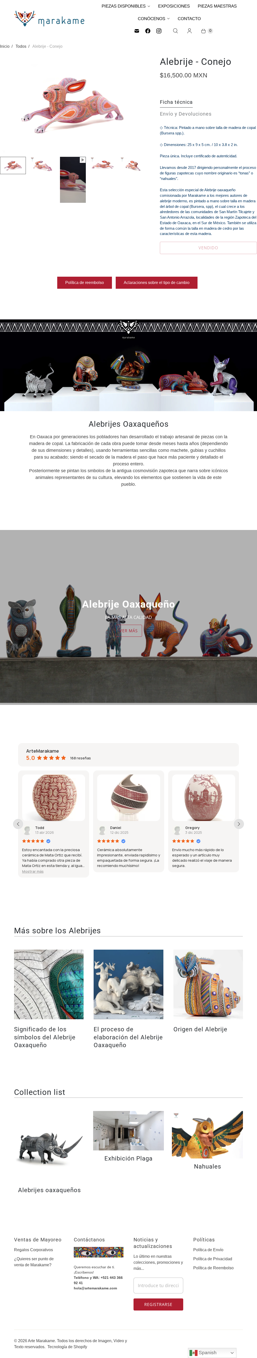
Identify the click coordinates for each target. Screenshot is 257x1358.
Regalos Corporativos (33, 1250)
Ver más (128, 631)
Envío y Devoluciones (186, 114)
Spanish (207, 1352)
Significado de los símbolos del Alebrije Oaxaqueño (45, 1037)
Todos (21, 46)
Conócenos (151, 18)
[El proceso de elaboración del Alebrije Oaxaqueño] (128, 984)
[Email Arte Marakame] (136, 30)
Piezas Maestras (217, 6)
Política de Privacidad (212, 1259)
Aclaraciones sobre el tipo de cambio (156, 282)
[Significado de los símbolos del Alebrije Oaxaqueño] (49, 984)
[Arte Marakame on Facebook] (147, 30)
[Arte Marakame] (49, 18)
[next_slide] (239, 824)
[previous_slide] (18, 824)
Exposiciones (174, 6)
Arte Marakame (41, 1341)
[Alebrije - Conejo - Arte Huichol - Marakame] (73, 104)
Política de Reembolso (213, 1268)
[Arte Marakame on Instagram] (158, 30)
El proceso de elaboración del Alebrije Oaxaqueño (128, 1037)
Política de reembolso (84, 282)
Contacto (189, 18)
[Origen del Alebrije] (208, 984)
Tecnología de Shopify (67, 1347)
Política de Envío (208, 1250)
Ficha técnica (176, 102)
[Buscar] (175, 31)
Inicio (5, 46)
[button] (33, 871)
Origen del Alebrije (200, 1029)
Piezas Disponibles (124, 6)
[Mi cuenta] (189, 31)
